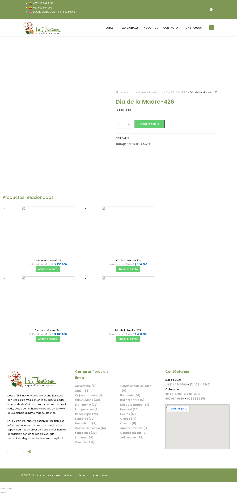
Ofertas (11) (128, 423)
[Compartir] (4, 488)
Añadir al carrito (149, 123)
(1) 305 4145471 (200, 384)
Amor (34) (82, 390)
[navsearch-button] (211, 27)
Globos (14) (128, 419)
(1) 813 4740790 (176, 384)
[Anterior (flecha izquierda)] (1, 492)
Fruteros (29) (84, 437)
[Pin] (211, 9)
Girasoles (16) (84, 442)
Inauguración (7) (87, 409)
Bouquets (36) (130, 395)
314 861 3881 (192, 394)
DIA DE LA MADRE (141, 144)
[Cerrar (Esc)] (1, 488)
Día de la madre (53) (134, 405)
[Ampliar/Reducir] (11, 488)
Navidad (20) (129, 409)
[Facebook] (197, 9)
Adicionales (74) (131, 437)
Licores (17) (128, 414)
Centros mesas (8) (133, 433)
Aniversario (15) (86, 386)
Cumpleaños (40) (87, 400)
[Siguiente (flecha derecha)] (4, 492)
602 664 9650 (174, 398)
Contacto (170, 28)
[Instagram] (204, 9)
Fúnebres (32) (85, 419)
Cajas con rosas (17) (89, 395)
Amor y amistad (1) (133, 428)
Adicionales (130, 28)
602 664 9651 (196, 398)
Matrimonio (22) (86, 405)
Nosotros (151, 28)
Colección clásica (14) (90, 428)
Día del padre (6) (132, 400)
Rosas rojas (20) (86, 414)
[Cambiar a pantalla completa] (8, 488)
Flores (108, 28)
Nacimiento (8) (85, 423)
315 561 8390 (173, 394)
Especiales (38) (86, 433)
